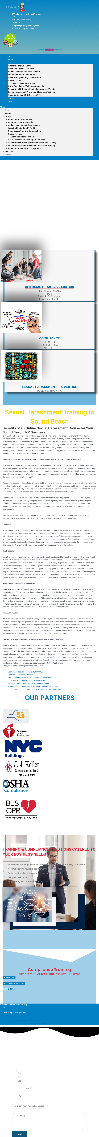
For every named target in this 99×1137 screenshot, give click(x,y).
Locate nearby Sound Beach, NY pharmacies (26, 680)
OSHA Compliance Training (23, 83)
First (14, 1073)
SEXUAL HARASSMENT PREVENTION (49, 387)
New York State (54, 689)
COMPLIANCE (49, 338)
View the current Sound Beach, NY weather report (29, 683)
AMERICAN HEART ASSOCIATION (49, 287)
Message (15, 1110)
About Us (10, 59)
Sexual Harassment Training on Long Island (22, 1021)
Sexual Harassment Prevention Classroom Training (31, 92)
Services (10, 63)
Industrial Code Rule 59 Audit (21, 74)
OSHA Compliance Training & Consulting (26, 86)
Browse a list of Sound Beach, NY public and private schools (33, 686)
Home (9, 56)
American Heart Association (21, 69)
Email (14, 1096)
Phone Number (18, 1089)
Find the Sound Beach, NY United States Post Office (29, 678)
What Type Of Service (20, 1102)
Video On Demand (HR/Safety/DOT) (24, 95)
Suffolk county (39, 689)
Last (14, 1081)
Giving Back (11, 98)
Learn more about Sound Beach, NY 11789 (25, 672)
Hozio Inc (23, 1015)
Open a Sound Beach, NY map (20, 675)
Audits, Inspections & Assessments (24, 71)
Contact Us (11, 101)
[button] (46, 106)
